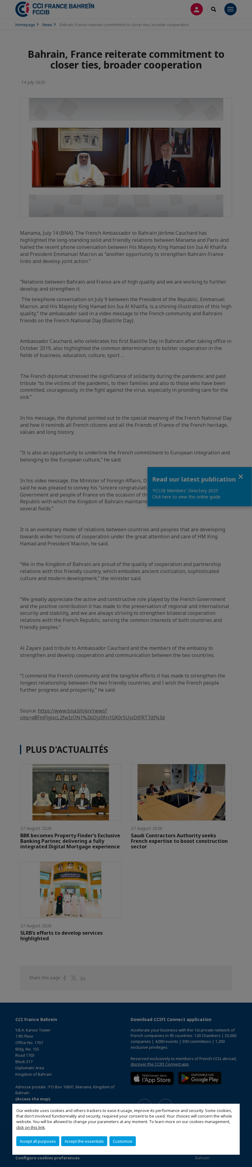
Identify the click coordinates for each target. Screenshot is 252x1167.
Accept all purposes (38, 1141)
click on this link (30, 1127)
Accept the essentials (84, 1141)
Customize (122, 1141)
